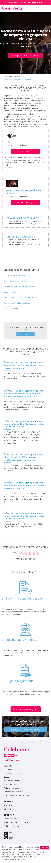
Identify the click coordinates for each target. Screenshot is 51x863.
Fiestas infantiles (10, 784)
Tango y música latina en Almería (17, 303)
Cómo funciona (10, 769)
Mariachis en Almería (12, 292)
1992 (8, 142)
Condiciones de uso (11, 819)
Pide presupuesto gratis (25, 709)
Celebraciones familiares (13, 791)
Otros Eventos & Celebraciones (16, 795)
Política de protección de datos (16, 822)
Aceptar (45, 848)
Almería (18, 76)
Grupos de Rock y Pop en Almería (17, 281)
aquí (25, 859)
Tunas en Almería (11, 308)
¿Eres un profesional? (25, 2)
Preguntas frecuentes (12, 773)
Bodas (6, 777)
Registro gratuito (10, 805)
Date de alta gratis (25, 334)
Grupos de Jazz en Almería (14, 275)
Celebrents (8, 76)
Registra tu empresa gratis (25, 729)
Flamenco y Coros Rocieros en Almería (19, 286)
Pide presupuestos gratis (25, 55)
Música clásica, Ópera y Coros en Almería (20, 297)
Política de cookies (11, 826)
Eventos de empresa (12, 780)
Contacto (7, 809)
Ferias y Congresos (11, 788)
